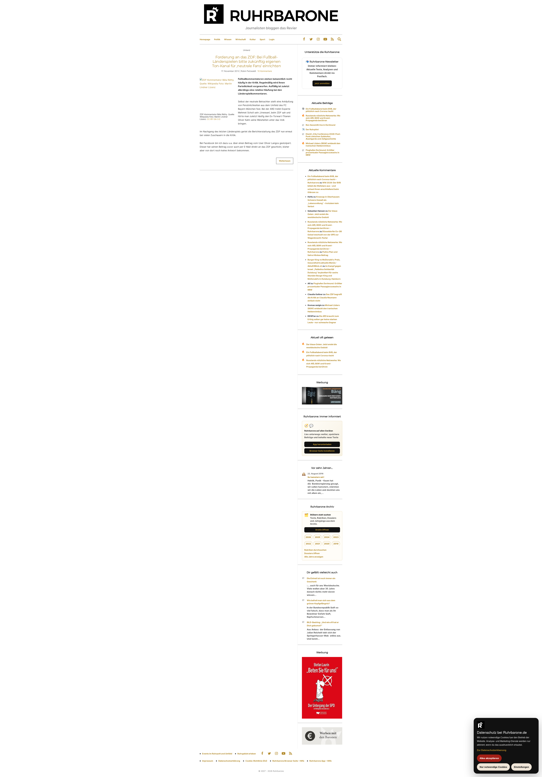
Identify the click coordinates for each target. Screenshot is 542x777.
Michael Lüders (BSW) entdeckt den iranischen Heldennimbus (323, 144)
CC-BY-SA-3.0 (213, 119)
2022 (308, 543)
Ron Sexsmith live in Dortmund (320, 125)
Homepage (205, 39)
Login (272, 39)
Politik (217, 39)
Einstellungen (521, 767)
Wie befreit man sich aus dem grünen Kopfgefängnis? (321, 602)
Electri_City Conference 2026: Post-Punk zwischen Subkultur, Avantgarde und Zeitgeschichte (323, 136)
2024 (326, 537)
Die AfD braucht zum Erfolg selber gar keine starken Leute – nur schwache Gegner (323, 319)
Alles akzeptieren (489, 758)
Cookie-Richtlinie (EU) (256, 761)
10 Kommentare (264, 71)
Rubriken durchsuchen (315, 550)
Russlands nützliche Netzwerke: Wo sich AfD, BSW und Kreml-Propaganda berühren (323, 118)
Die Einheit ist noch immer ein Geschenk (321, 580)
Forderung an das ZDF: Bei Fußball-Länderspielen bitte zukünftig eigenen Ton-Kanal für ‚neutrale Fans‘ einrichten (246, 61)
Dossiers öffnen (312, 553)
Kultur (253, 39)
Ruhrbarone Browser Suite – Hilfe (288, 761)
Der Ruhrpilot (312, 129)
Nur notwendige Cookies (493, 767)
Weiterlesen (284, 161)
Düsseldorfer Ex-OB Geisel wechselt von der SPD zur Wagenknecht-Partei (325, 234)
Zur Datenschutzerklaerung (491, 750)
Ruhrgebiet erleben (246, 753)
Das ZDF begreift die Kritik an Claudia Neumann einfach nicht (325, 297)
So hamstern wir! (316, 477)
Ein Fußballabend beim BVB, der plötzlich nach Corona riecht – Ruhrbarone (323, 179)
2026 (308, 537)
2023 (336, 537)
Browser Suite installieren (322, 451)
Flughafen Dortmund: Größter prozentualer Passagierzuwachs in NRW (322, 152)
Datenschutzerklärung (229, 761)
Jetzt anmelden (322, 83)
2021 (317, 543)
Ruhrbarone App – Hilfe (320, 761)
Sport (262, 39)
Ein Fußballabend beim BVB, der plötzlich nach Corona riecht (321, 110)
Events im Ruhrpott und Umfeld (217, 753)
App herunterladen (322, 444)
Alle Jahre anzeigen (313, 556)
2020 (326, 543)
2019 (335, 543)
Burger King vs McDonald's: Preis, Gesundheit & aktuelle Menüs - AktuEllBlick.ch (324, 262)
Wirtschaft (240, 39)
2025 (317, 537)
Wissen (227, 39)
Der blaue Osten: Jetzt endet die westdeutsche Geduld (322, 214)
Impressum (207, 761)
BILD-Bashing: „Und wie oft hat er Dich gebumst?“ (323, 624)
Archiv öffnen (322, 529)
